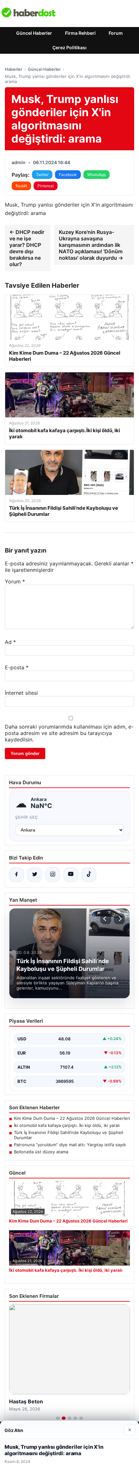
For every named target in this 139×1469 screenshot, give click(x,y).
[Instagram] (52, 874)
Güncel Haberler (34, 33)
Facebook (68, 174)
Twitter (42, 174)
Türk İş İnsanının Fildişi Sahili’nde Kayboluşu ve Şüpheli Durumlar (68, 1135)
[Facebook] (16, 874)
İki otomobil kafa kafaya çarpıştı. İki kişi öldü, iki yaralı (67, 1125)
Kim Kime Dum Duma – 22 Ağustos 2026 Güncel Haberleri (72, 1118)
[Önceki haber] (105, 918)
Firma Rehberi (80, 33)
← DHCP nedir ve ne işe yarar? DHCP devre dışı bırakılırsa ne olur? (26, 248)
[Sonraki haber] (119, 918)
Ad (10, 642)
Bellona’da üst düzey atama (41, 1151)
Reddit (21, 185)
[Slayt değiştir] (58, 1418)
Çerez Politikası (69, 47)
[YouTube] (70, 874)
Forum (116, 33)
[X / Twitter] (34, 874)
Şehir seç (26, 817)
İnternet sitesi (21, 693)
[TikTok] (88, 874)
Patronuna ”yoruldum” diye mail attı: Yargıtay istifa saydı (70, 1144)
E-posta (16, 667)
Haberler (13, 69)
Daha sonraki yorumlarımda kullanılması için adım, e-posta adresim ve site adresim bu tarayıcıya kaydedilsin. (69, 733)
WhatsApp (96, 174)
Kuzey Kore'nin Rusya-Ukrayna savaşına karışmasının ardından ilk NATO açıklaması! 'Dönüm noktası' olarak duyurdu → (91, 245)
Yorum (15, 581)
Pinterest (45, 185)
